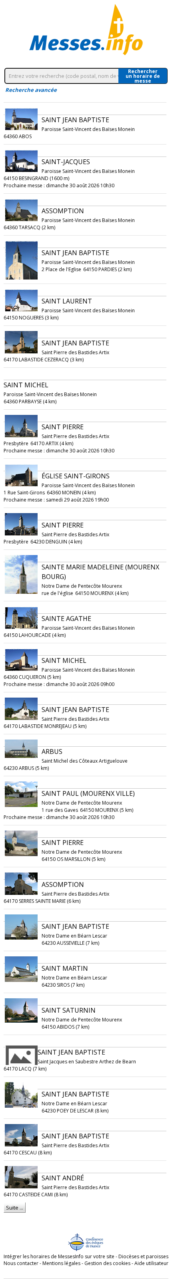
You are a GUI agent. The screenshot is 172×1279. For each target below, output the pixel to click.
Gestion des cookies (107, 1263)
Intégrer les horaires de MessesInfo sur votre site (59, 1256)
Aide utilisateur (151, 1263)
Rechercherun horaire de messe (143, 75)
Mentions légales (61, 1263)
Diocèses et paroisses (143, 1256)
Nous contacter (21, 1263)
